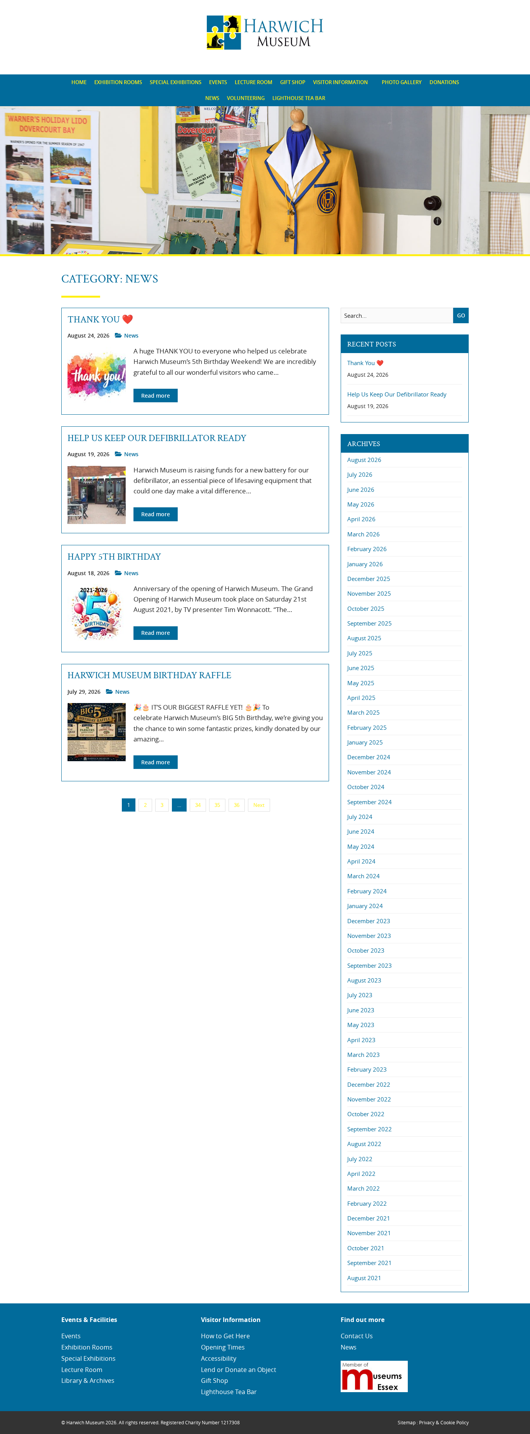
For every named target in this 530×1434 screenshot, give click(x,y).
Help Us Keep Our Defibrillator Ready (157, 438)
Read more (155, 395)
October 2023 (366, 950)
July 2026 (359, 474)
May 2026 (360, 504)
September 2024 (369, 802)
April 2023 (361, 1040)
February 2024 (367, 891)
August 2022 (364, 1144)
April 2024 (361, 861)
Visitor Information (340, 82)
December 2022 (368, 1084)
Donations (444, 82)
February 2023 (367, 1069)
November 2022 (369, 1099)
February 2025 (367, 727)
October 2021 (366, 1248)
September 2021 (369, 1263)
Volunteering (246, 98)
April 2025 (361, 697)
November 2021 (369, 1233)
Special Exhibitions (175, 82)
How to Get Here (225, 1336)
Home (79, 82)
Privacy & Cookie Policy (444, 1422)
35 (217, 805)
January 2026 (365, 564)
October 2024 (366, 787)
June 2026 (360, 489)
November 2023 (369, 935)
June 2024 (360, 831)
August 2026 (364, 460)
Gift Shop (292, 82)
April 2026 (361, 519)
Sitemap (407, 1422)
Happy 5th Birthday (114, 557)
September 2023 (369, 965)
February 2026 (367, 549)
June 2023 (360, 1010)
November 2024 (369, 772)
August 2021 (364, 1278)
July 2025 (359, 653)
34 (198, 805)
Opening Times (223, 1347)
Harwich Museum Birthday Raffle (149, 675)
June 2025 (360, 668)
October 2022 (366, 1114)
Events (218, 82)
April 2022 (361, 1173)
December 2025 (368, 579)
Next (259, 805)
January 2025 (365, 742)
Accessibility (218, 1358)
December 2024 (368, 757)
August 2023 (364, 980)
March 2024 (363, 876)
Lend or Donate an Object (238, 1369)
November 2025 (369, 593)
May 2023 (360, 1025)
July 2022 (359, 1159)
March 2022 (363, 1188)
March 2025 (363, 712)
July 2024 (359, 816)
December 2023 (368, 921)
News (212, 98)
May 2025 (360, 683)
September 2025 (369, 623)
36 (236, 805)
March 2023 (363, 1054)
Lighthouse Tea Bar (298, 98)
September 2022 (369, 1129)
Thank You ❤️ (100, 319)
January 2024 (365, 906)
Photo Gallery (402, 82)
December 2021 (368, 1218)
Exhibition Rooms (118, 82)
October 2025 (366, 608)
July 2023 (359, 995)
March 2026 (363, 534)
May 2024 (360, 846)
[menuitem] (79, 82)
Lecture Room (253, 82)
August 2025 (364, 638)
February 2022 (367, 1203)
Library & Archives (87, 1380)
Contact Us (357, 1336)
